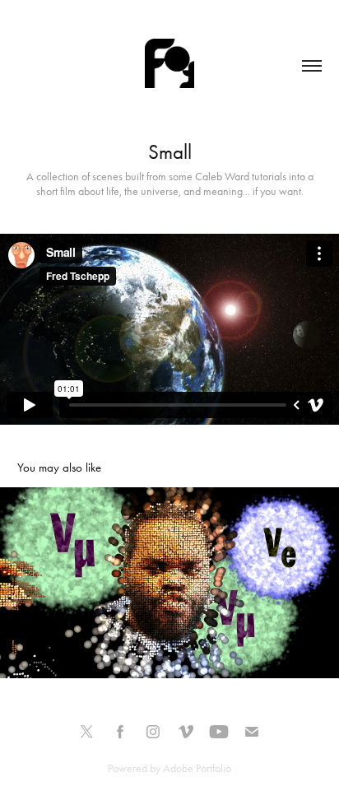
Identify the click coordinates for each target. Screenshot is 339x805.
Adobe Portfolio (197, 768)
